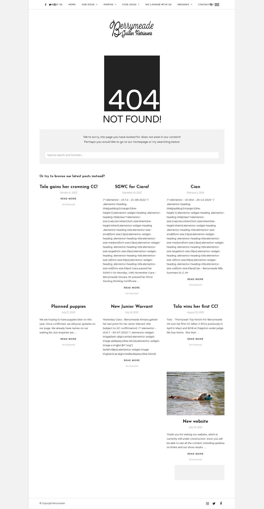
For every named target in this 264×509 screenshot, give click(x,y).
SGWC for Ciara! (132, 187)
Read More (195, 279)
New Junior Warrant (132, 307)
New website (195, 421)
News (72, 5)
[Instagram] (55, 4)
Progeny (183, 5)
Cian (195, 187)
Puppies (108, 5)
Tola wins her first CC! (195, 307)
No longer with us (158, 5)
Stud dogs (129, 5)
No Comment (195, 284)
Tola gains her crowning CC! (68, 187)
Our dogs (88, 5)
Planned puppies (68, 307)
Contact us (206, 5)
